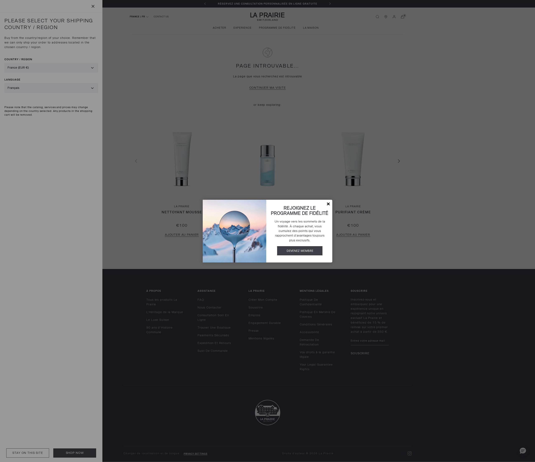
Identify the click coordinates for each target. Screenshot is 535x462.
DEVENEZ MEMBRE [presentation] (300, 251)
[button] (328, 203)
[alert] (267, 231)
